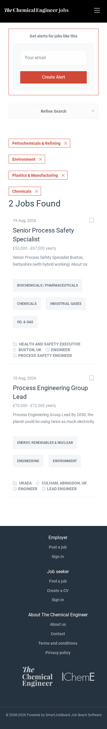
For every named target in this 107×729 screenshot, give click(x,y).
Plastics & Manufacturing (35, 175)
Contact (58, 633)
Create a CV (57, 590)
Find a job (58, 581)
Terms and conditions (57, 643)
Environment (23, 159)
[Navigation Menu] (97, 10)
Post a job (58, 547)
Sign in (58, 556)
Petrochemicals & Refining (36, 143)
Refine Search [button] (53, 111)
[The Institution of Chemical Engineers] (78, 676)
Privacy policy (57, 652)
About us (58, 624)
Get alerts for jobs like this (53, 36)
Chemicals (21, 191)
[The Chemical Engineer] (37, 676)
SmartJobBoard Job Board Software (74, 715)
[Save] (91, 221)
